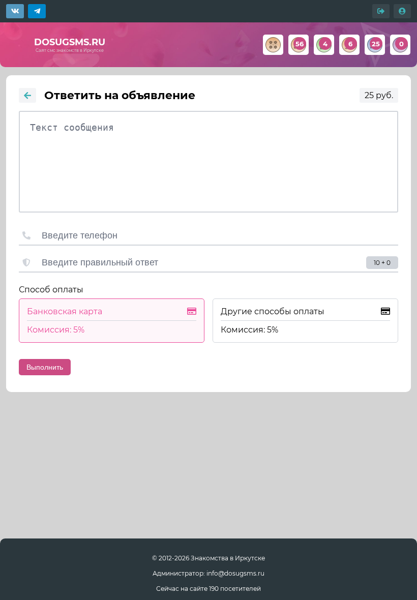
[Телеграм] (37, 11)
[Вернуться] (27, 95)
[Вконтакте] (15, 11)
